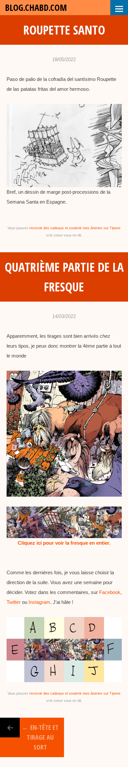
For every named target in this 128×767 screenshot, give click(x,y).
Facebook (109, 592)
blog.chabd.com (36, 7)
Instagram (39, 602)
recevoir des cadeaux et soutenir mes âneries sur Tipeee (74, 228)
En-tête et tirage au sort (40, 737)
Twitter (14, 602)
